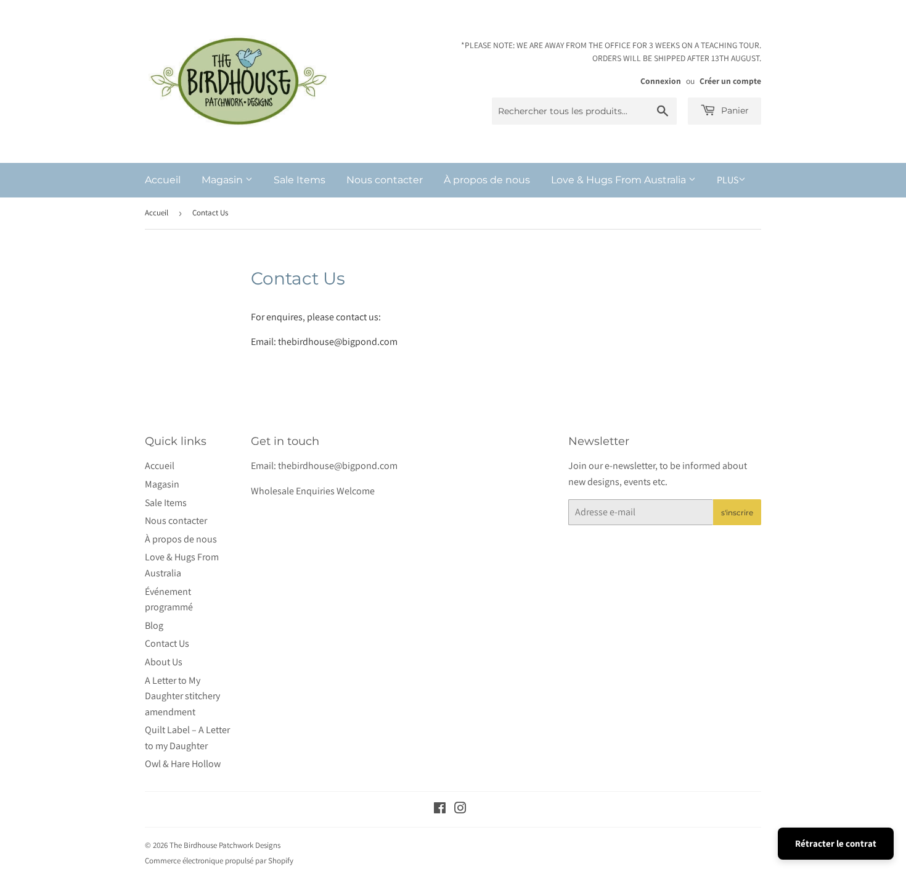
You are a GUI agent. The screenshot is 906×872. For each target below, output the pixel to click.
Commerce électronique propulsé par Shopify (219, 860)
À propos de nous (487, 180)
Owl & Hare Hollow (183, 763)
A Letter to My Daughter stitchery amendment (182, 696)
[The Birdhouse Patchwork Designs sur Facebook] (439, 809)
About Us (163, 661)
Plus (727, 179)
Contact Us (167, 643)
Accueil (163, 180)
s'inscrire (737, 512)
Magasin (223, 180)
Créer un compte (730, 80)
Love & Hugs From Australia (619, 180)
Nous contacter (384, 180)
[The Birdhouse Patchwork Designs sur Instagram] (460, 809)
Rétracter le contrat (835, 843)
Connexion (660, 80)
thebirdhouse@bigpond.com (338, 341)
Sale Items (299, 180)
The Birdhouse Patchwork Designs (224, 845)
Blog (154, 625)
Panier (734, 110)
